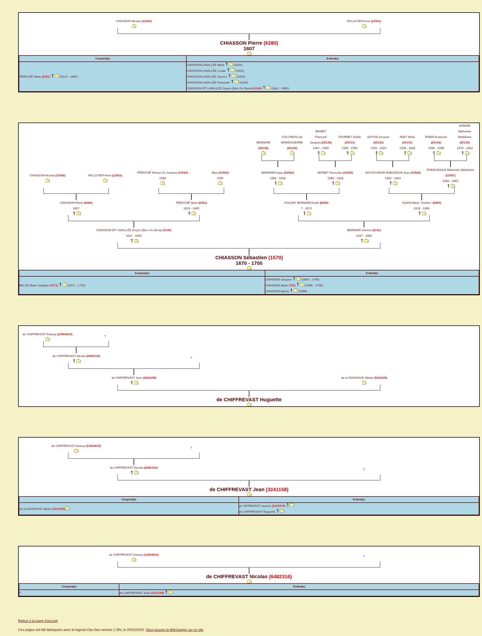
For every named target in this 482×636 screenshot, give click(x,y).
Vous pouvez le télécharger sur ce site (174, 630)
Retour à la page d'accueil (38, 621)
